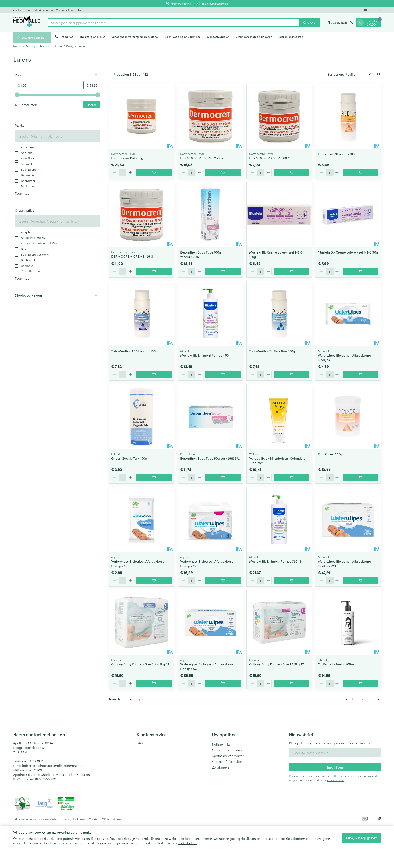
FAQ (140, 743)
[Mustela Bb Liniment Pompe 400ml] (210, 313)
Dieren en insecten (291, 36)
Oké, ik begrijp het (361, 837)
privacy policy (336, 780)
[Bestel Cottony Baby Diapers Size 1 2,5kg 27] (291, 683)
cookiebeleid (187, 843)
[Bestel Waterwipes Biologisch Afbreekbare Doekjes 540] (223, 683)
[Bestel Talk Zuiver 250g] (360, 477)
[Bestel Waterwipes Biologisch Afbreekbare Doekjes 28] (154, 580)
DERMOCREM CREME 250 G (201, 158)
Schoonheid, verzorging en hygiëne (134, 36)
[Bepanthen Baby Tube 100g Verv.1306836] (210, 215)
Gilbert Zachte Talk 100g (129, 458)
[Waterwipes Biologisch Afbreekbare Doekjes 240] (210, 519)
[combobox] (173, 22)
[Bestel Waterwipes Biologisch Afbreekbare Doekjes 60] (360, 374)
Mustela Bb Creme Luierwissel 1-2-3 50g (348, 252)
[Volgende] (378, 698)
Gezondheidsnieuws (39, 10)
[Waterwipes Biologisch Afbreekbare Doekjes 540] (210, 622)
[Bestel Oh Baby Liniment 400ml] (360, 683)
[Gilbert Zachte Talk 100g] (141, 416)
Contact (18, 10)
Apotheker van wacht (228, 755)
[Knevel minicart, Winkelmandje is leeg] (360, 22)
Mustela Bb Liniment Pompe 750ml (275, 561)
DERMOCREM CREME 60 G (269, 158)
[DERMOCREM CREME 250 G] (210, 116)
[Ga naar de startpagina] (26, 22)
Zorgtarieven (221, 767)
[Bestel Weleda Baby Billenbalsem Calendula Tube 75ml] (291, 477)
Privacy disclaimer (74, 819)
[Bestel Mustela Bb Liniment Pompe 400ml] (223, 374)
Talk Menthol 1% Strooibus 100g (272, 351)
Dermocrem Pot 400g (127, 158)
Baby (69, 46)
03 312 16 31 (35, 761)
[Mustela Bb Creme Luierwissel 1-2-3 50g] (348, 215)
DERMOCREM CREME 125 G (132, 256)
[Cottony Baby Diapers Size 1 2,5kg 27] (279, 622)
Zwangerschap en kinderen (254, 36)
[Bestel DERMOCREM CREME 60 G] (291, 172)
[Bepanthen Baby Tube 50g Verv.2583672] (210, 416)
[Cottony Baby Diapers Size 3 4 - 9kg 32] (141, 622)
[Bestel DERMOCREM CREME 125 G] (154, 271)
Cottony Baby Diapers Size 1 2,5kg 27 (276, 664)
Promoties (66, 36)
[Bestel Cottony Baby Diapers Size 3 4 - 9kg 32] (154, 683)
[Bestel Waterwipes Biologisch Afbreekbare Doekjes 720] (360, 580)
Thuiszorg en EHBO (92, 36)
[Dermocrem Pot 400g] (141, 116)
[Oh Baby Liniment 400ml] (348, 622)
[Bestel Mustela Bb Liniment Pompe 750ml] (291, 580)
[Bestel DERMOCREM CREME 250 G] (223, 172)
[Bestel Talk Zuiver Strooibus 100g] (360, 172)
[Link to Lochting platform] (379, 819)
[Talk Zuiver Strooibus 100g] (348, 116)
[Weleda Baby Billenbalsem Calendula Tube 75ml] (279, 416)
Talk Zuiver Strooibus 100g (337, 153)
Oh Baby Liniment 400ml (336, 664)
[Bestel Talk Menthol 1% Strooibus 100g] (291, 374)
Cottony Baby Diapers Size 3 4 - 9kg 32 (140, 664)
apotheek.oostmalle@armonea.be (58, 765)
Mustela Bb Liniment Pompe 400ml (206, 355)
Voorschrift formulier (69, 10)
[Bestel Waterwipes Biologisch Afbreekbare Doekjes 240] (223, 580)
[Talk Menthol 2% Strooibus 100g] (141, 313)
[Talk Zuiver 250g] (348, 416)
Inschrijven (335, 767)
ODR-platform (111, 819)
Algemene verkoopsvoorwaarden (36, 819)
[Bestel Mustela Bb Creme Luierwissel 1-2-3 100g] (291, 271)
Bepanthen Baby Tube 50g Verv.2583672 (210, 458)
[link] (347, 698)
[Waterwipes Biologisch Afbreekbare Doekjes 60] (348, 313)
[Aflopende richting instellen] (378, 74)
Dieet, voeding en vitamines (182, 36)
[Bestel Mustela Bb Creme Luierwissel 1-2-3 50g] (360, 271)
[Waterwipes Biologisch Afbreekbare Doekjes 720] (348, 519)
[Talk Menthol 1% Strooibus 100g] (279, 313)
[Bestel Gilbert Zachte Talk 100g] (154, 477)
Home (17, 46)
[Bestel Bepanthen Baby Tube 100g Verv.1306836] (223, 271)
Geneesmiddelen (218, 36)
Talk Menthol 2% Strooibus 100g (134, 351)
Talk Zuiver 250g (330, 454)
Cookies (94, 819)
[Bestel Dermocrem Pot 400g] (154, 172)
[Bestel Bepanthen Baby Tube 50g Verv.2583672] (223, 477)
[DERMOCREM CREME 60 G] (279, 116)
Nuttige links (221, 744)
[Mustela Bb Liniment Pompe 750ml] (279, 519)
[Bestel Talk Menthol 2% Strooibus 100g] (154, 374)
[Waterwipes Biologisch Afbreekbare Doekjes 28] (141, 519)
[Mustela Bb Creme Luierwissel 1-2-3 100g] (279, 215)
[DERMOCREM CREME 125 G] (141, 215)
